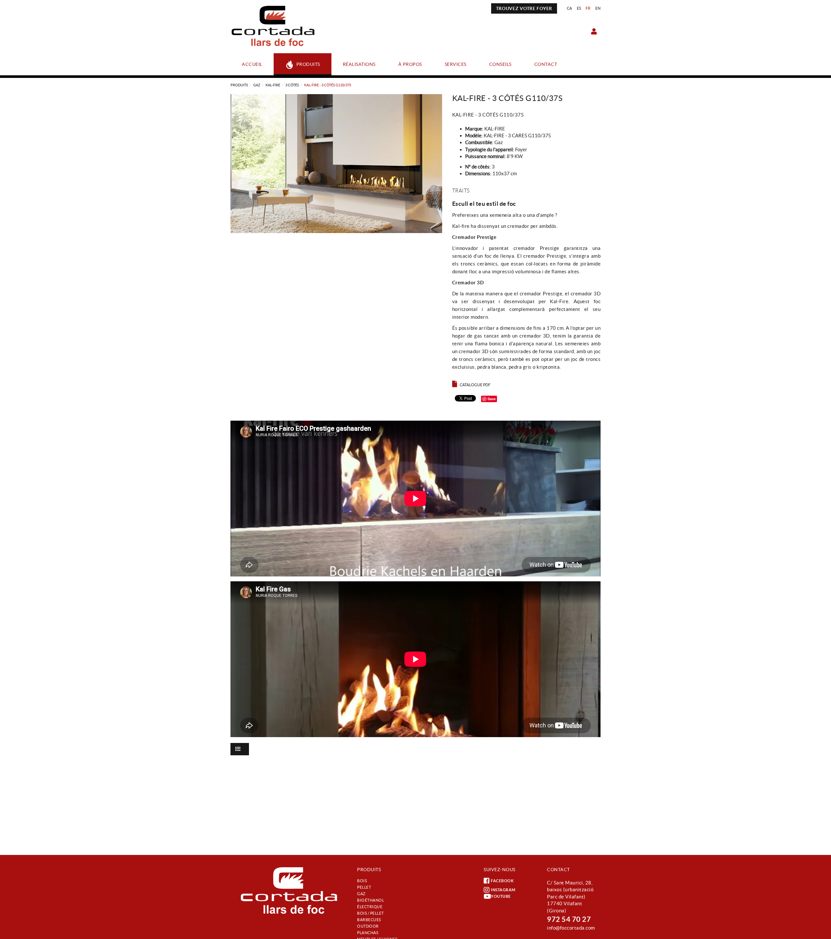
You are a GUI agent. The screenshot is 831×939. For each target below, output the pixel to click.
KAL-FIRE (273, 85)
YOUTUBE (501, 896)
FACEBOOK (502, 881)
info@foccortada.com (571, 928)
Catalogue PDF (475, 385)
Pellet (364, 887)
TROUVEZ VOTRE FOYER (524, 8)
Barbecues (369, 920)
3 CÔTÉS (292, 85)
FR (588, 8)
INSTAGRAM (503, 890)
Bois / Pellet (370, 913)
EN (598, 8)
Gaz (256, 85)
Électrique (369, 907)
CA (569, 8)
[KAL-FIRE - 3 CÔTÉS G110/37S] (336, 163)
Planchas (367, 933)
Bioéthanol (370, 900)
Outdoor (368, 926)
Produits (239, 85)
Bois (362, 881)
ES (579, 8)
